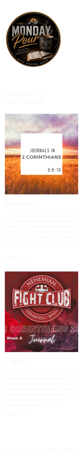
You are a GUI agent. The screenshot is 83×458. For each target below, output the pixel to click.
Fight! (16, 361)
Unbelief (21, 203)
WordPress (70, 449)
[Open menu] (75, 39)
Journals (11, 450)
